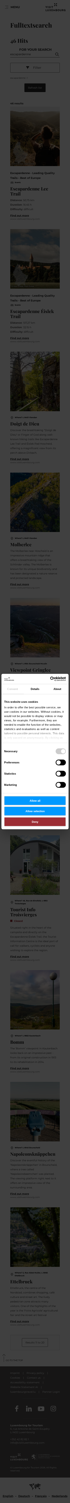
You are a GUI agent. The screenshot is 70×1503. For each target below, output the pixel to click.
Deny (35, 821)
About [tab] (57, 688)
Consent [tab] (12, 688)
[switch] (61, 762)
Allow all (35, 800)
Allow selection (35, 811)
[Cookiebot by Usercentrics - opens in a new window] (50, 679)
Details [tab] (35, 688)
